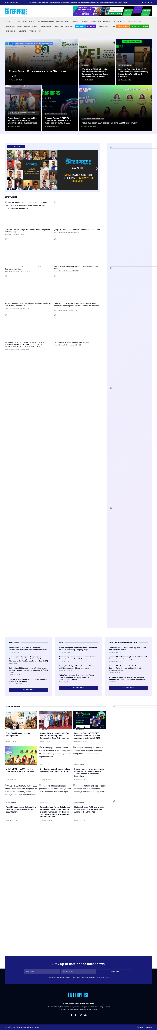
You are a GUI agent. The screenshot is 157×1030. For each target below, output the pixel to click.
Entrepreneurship (46, 22)
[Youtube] (85, 1015)
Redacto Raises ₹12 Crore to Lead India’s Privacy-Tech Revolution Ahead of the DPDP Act (89, 809)
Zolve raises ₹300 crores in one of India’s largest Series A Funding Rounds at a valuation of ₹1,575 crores (28, 670)
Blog (86, 65)
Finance (75, 22)
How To (35, 26)
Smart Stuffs (123, 26)
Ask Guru (16, 22)
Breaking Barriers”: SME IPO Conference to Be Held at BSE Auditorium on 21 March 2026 (58, 120)
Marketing (121, 22)
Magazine (91, 26)
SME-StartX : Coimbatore (16, 31)
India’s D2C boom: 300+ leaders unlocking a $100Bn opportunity (109, 123)
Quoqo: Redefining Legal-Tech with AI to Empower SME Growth (77, 230)
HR (140, 22)
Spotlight (69, 26)
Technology (96, 22)
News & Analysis (29, 22)
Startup (59, 22)
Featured (15, 43)
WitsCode (149, 1027)
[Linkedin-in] (76, 1015)
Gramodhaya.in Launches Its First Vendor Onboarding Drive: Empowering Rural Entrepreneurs (22, 120)
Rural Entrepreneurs (43, 43)
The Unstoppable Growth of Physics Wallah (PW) (71, 342)
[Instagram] (81, 1015)
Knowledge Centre (14, 26)
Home (8, 22)
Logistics (84, 22)
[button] (8, 168)
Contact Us (58, 26)
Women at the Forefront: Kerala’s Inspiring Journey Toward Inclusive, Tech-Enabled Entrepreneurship (125, 668)
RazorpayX (80, 26)
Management (46, 26)
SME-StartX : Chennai (139, 26)
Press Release (126, 65)
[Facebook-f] (71, 1015)
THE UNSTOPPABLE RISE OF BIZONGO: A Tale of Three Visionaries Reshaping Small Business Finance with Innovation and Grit (76, 306)
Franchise (132, 22)
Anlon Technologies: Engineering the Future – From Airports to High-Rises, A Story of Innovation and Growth (77, 677)
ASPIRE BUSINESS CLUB (106, 26)
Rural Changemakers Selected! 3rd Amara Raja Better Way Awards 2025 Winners (21, 809)
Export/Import (109, 22)
